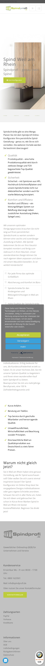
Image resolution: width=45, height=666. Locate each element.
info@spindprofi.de (17, 583)
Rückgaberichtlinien (11, 651)
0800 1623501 (14, 578)
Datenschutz (8, 655)
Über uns (7, 641)
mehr (23, 346)
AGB (5, 644)
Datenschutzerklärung (26, 357)
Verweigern (23, 341)
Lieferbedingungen (11, 648)
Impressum (15, 357)
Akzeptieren (23, 335)
